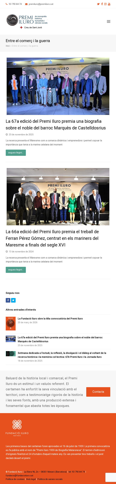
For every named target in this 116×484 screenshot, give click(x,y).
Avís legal (31, 479)
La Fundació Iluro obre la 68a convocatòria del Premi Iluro (50, 318)
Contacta (98, 392)
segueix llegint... (15, 152)
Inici (8, 46)
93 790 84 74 (15, 4)
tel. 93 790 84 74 (77, 471)
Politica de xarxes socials (50, 479)
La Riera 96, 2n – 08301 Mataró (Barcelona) (45, 471)
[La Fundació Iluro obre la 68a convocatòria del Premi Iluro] (11, 324)
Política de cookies (15, 479)
